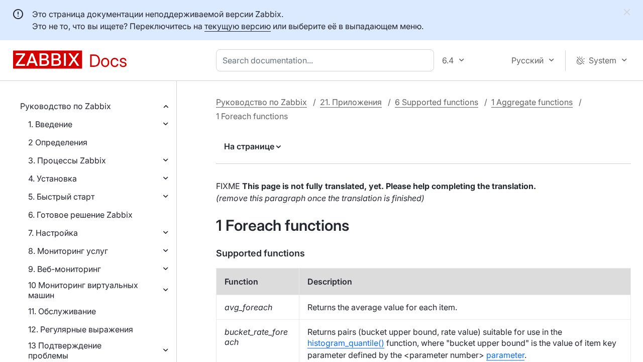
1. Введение (50, 124)
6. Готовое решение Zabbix (80, 215)
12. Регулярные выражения (80, 329)
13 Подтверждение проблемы (64, 350)
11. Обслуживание (62, 311)
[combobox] (327, 60)
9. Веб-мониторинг (64, 269)
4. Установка (52, 178)
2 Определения (57, 142)
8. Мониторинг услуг (68, 251)
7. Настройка (53, 233)
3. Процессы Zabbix (67, 160)
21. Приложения (351, 102)
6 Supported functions (436, 102)
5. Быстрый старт (61, 197)
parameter (505, 355)
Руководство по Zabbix (65, 106)
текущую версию (237, 26)
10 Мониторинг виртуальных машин (83, 290)
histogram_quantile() (345, 343)
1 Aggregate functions (532, 102)
